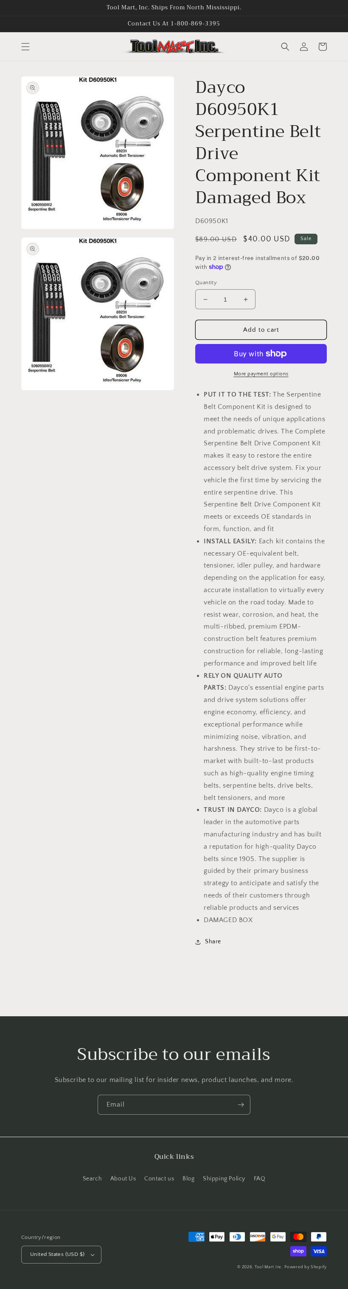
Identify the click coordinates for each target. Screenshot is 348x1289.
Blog (188, 1178)
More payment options (261, 374)
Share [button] (213, 941)
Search (92, 1178)
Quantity (206, 282)
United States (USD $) (57, 1254)
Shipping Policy (224, 1178)
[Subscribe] (240, 1105)
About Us (123, 1178)
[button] (25, 46)
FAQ (260, 1178)
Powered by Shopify (305, 1267)
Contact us (159, 1178)
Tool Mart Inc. (269, 1267)
